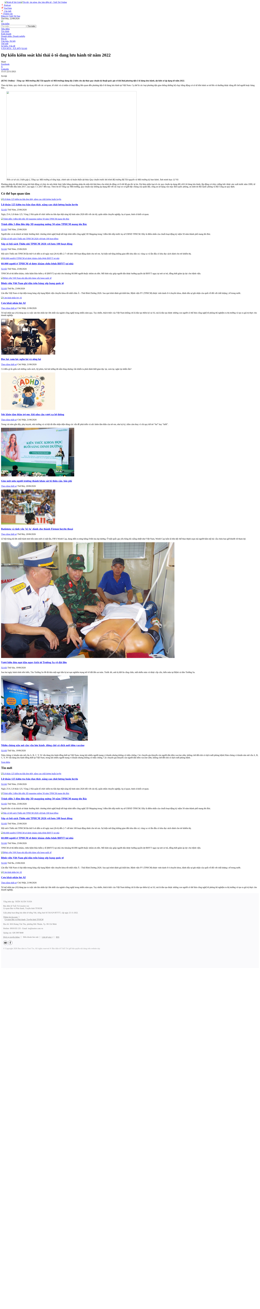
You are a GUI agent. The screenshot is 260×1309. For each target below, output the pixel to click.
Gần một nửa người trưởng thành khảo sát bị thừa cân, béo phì (36, 481)
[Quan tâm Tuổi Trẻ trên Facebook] (10, 944)
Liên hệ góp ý (47, 937)
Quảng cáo (8, 13)
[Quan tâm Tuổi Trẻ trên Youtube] (5, 944)
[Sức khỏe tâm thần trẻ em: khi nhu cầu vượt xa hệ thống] (28, 409)
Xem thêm (5, 762)
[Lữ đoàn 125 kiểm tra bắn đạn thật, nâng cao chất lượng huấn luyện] (31, 199)
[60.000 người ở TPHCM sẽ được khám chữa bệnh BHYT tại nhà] (30, 258)
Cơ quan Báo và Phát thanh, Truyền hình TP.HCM (24, 920)
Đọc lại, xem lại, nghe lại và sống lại (21, 359)
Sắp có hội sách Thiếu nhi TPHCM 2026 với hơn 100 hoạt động (36, 243)
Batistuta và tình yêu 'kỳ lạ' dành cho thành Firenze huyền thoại (37, 528)
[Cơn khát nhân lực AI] (11, 298)
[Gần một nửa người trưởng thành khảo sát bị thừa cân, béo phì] (37, 475)
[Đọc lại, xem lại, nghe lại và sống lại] (28, 354)
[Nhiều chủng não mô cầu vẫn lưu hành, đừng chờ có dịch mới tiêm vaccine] (44, 740)
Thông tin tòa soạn (10, 917)
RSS (57, 937)
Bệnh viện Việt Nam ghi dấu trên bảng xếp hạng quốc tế (32, 283)
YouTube (8, 8)
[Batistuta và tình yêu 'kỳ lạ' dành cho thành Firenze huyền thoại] (28, 524)
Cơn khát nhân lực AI (13, 303)
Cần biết (7, 11)
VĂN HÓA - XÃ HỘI (11, 48)
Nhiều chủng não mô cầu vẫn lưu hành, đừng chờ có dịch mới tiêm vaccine (42, 745)
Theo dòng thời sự (9, 308)
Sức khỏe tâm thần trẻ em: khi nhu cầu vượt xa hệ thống (32, 414)
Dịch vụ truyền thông (11, 937)
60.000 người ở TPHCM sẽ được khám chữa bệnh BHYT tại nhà (37, 263)
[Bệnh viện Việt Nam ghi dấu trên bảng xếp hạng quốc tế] (26, 278)
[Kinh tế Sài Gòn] (12, 2)
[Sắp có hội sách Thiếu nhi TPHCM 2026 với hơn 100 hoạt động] (29, 239)
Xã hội (24, 48)
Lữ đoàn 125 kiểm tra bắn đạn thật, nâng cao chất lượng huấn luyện (39, 204)
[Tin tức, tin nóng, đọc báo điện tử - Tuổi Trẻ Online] (44, 2)
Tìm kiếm (31, 26)
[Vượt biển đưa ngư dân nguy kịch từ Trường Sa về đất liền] (87, 657)
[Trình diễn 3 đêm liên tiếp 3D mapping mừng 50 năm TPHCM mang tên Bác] (35, 219)
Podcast (7, 5)
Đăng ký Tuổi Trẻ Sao (10, 16)
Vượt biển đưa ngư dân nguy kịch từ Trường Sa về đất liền (34, 662)
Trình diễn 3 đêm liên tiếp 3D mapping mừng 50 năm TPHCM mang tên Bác (44, 224)
